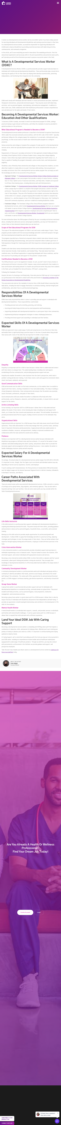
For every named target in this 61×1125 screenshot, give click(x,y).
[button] (58, 3)
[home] (5, 3)
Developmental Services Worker (36, 206)
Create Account (25, 912)
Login (39, 912)
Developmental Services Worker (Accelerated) (31, 213)
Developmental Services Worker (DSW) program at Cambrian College (39, 186)
